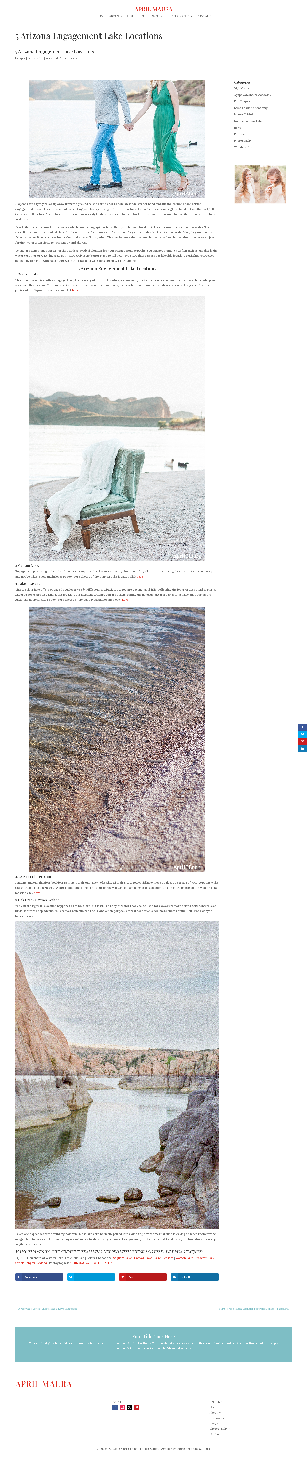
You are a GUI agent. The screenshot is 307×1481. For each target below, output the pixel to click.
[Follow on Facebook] (115, 1407)
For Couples (242, 101)
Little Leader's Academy (251, 108)
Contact (204, 16)
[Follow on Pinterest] (136, 1407)
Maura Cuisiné (244, 114)
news (237, 127)
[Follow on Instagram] (122, 1407)
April (22, 58)
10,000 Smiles (243, 88)
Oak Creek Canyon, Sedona (39, 900)
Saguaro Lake (28, 274)
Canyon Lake (28, 565)
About (114, 16)
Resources (135, 16)
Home (100, 16)
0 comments (68, 58)
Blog (155, 16)
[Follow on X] (129, 1407)
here (75, 290)
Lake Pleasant (29, 583)
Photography (178, 16)
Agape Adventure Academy (252, 95)
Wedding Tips (243, 147)
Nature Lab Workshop (249, 121)
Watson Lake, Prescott (34, 876)
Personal (51, 58)
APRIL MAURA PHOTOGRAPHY (91, 1263)
